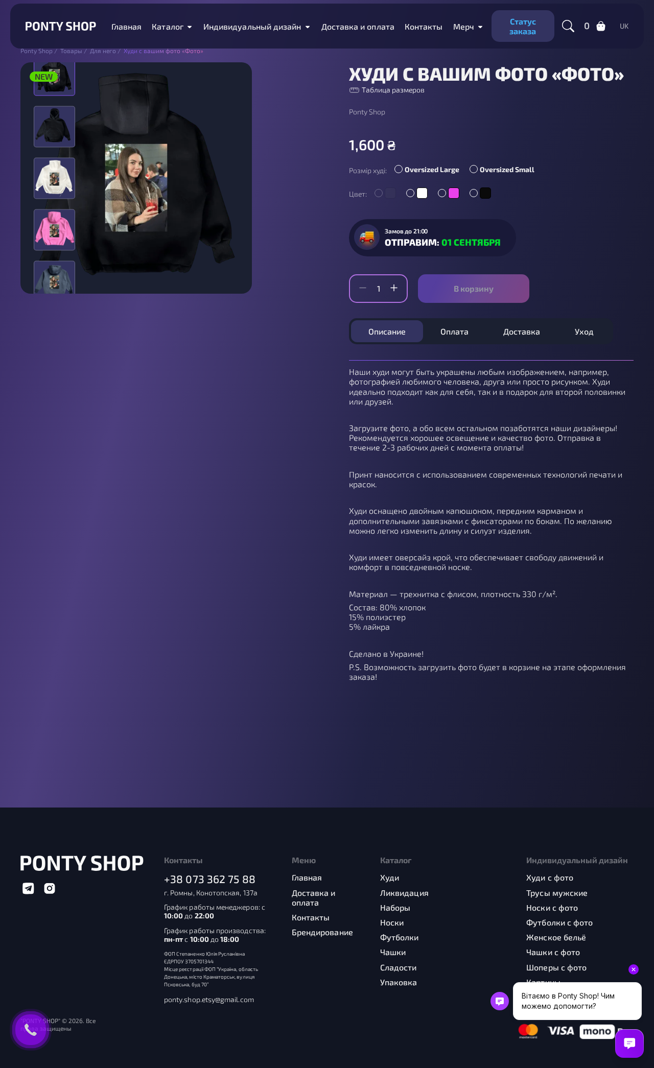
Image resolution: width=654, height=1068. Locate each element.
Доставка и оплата (357, 26)
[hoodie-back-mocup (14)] (54, 229)
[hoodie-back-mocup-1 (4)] (54, 178)
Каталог (167, 26)
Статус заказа (522, 26)
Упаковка (398, 982)
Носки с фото (552, 907)
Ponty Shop (367, 112)
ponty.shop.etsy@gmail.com (209, 999)
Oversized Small (507, 169)
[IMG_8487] (54, 126)
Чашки (393, 952)
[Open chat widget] (629, 1043)
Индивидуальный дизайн (252, 26)
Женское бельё (556, 937)
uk (624, 26)
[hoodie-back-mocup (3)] (54, 281)
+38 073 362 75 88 (209, 878)
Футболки (399, 937)
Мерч (463, 26)
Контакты (424, 26)
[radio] (429, 170)
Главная (126, 26)
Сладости (398, 967)
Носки (392, 922)
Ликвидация (404, 892)
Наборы (395, 907)
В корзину (474, 288)
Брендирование (322, 932)
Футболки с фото (559, 922)
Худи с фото (549, 877)
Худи (389, 877)
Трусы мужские (557, 892)
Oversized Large (432, 169)
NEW (44, 76)
